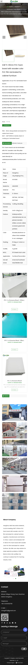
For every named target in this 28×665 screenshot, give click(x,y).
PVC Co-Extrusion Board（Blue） (14, 340)
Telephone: (4, 601)
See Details (14, 309)
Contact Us (6, 125)
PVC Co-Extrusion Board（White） (14, 300)
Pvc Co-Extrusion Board (14, 380)
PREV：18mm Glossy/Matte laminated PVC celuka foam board (14, 132)
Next (25, 37)
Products (17, 7)
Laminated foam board (13, 9)
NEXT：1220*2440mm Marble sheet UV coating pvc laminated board (13, 137)
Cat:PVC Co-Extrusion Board (15, 302)
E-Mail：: (4, 608)
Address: (4, 592)
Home (11, 7)
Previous (4, 37)
